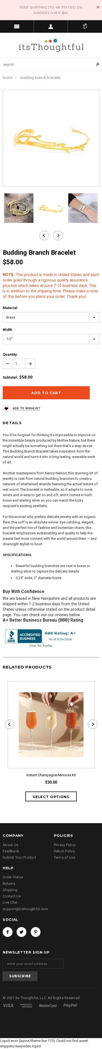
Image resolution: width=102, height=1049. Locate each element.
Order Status (13, 877)
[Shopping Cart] (85, 26)
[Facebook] (8, 932)
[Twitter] (21, 932)
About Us (10, 845)
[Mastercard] (48, 1005)
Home (7, 78)
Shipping (10, 890)
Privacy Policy (65, 845)
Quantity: (10, 354)
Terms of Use (65, 857)
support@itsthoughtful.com (25, 909)
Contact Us (12, 896)
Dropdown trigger (51, 26)
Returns (9, 884)
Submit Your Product (19, 857)
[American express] (26, 1005)
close (98, 7)
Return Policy (64, 851)
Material (10, 308)
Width (7, 330)
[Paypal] (70, 1005)
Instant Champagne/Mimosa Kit (51, 775)
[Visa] (8, 1005)
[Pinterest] (36, 932)
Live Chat (10, 902)
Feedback (11, 851)
